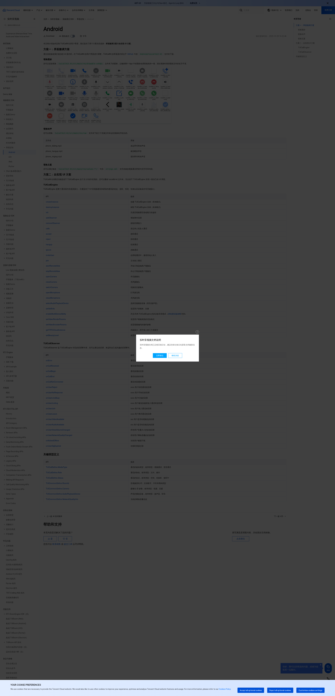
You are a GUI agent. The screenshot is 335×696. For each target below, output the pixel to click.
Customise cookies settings (310, 690)
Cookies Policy (224, 689)
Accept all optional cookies (251, 690)
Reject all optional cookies (280, 690)
